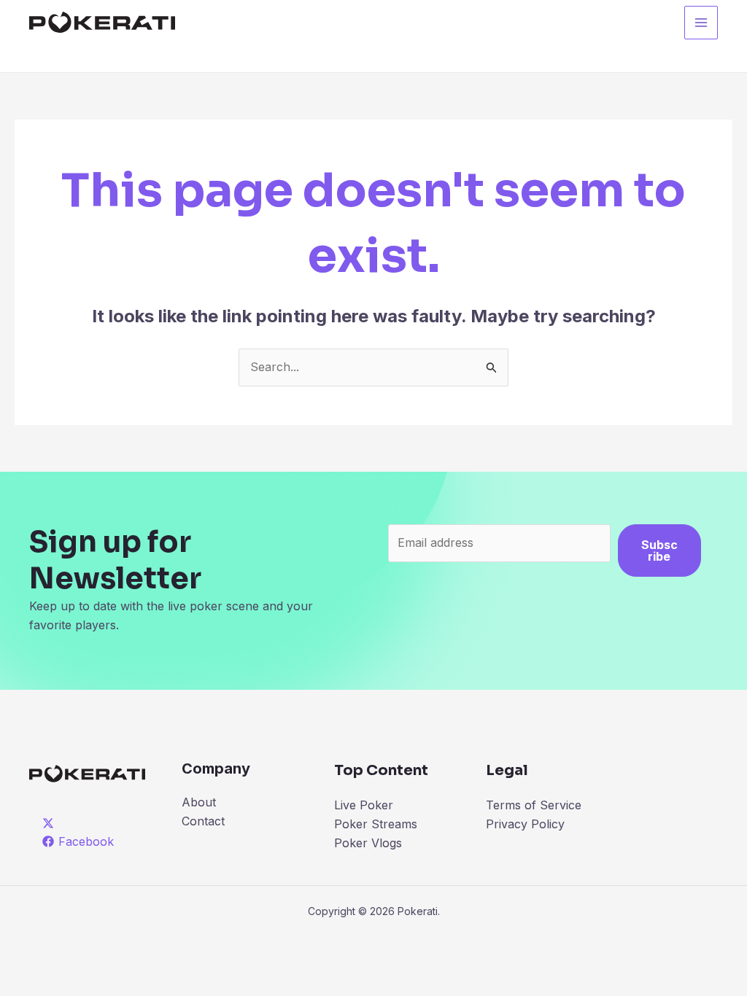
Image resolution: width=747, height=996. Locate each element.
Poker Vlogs (368, 843)
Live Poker (363, 805)
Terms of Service (533, 805)
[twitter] (50, 823)
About (199, 802)
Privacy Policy (525, 824)
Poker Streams (375, 824)
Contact (203, 821)
